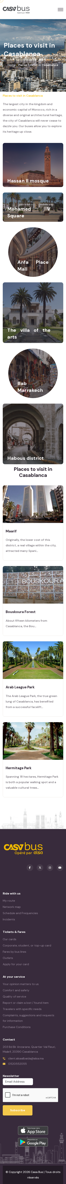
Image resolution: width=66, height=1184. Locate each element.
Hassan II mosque (28, 181)
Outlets (8, 958)
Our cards (9, 939)
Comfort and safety (16, 990)
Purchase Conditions (17, 1027)
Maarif (11, 531)
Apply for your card (16, 964)
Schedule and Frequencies (20, 913)
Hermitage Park (19, 768)
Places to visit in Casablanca (38, 65)
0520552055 (17, 1064)
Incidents (9, 919)
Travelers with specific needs (22, 1009)
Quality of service (14, 996)
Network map (12, 907)
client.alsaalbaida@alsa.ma (26, 1058)
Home (12, 65)
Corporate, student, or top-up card (27, 945)
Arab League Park (20, 687)
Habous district (25, 458)
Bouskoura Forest (21, 612)
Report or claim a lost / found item (26, 1003)
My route (9, 901)
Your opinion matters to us (21, 984)
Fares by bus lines (14, 952)
